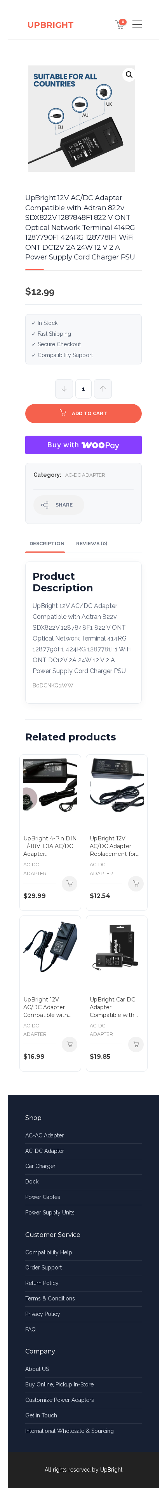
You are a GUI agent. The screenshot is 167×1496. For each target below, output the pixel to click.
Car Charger (40, 1166)
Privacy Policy (42, 1314)
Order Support (43, 1267)
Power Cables (42, 1197)
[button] (129, 75)
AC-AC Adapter (44, 1135)
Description (47, 543)
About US (37, 1369)
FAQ (30, 1329)
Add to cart (89, 413)
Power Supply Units (50, 1212)
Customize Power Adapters (59, 1400)
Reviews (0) (91, 543)
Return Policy (42, 1283)
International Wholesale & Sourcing (69, 1431)
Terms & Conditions (50, 1298)
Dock (31, 1181)
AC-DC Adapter (85, 475)
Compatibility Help (48, 1252)
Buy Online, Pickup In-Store (59, 1384)
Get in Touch (41, 1415)
